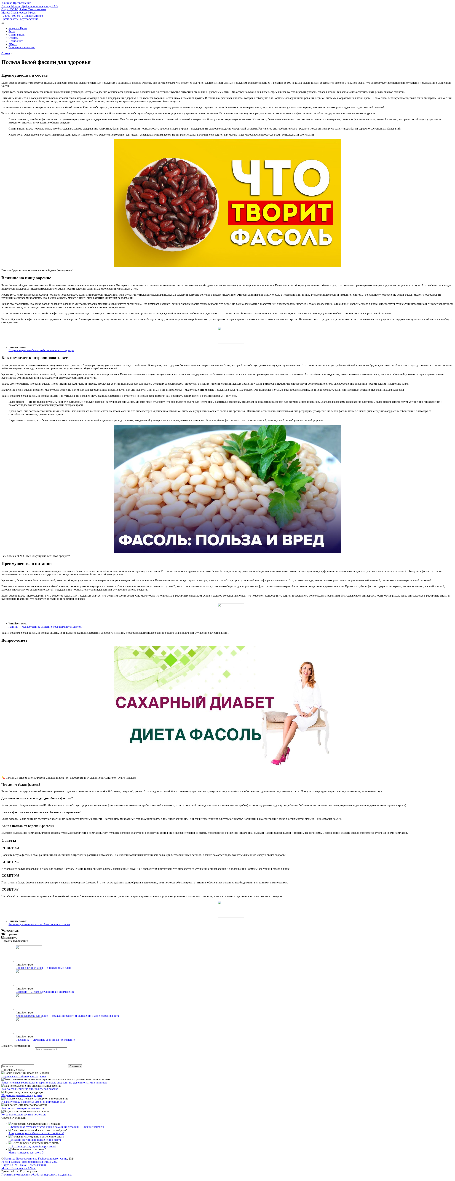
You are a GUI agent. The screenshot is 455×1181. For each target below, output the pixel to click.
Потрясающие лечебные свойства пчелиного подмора (41, 350)
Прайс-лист (16, 40)
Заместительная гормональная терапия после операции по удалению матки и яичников (54, 1082)
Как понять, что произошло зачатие (22, 1108)
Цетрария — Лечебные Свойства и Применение (45, 991)
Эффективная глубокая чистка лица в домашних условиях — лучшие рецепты (56, 1126)
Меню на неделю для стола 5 (26, 1152)
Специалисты (17, 34)
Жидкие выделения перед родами (21, 1095)
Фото (12, 31)
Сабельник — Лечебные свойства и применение (45, 1039)
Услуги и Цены (18, 28)
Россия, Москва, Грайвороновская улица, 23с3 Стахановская (29, 9)
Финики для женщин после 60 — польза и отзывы (39, 924)
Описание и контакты (22, 47)
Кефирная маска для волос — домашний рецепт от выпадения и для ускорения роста (67, 1015)
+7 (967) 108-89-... (22, 15)
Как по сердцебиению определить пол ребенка (29, 1088)
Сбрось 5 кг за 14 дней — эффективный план (43, 967)
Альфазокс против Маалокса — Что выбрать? (36, 1133)
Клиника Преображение (16, 2)
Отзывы (13, 37)
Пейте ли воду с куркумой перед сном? (32, 1146)
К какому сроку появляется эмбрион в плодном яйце (33, 1101)
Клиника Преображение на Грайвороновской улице (35, 1158)
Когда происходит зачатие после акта (23, 1114)
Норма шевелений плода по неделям (23, 1076)
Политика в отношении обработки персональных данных (36, 1174)
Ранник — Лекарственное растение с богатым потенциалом (45, 626)
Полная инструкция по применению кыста (35, 1139)
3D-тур (13, 44)
